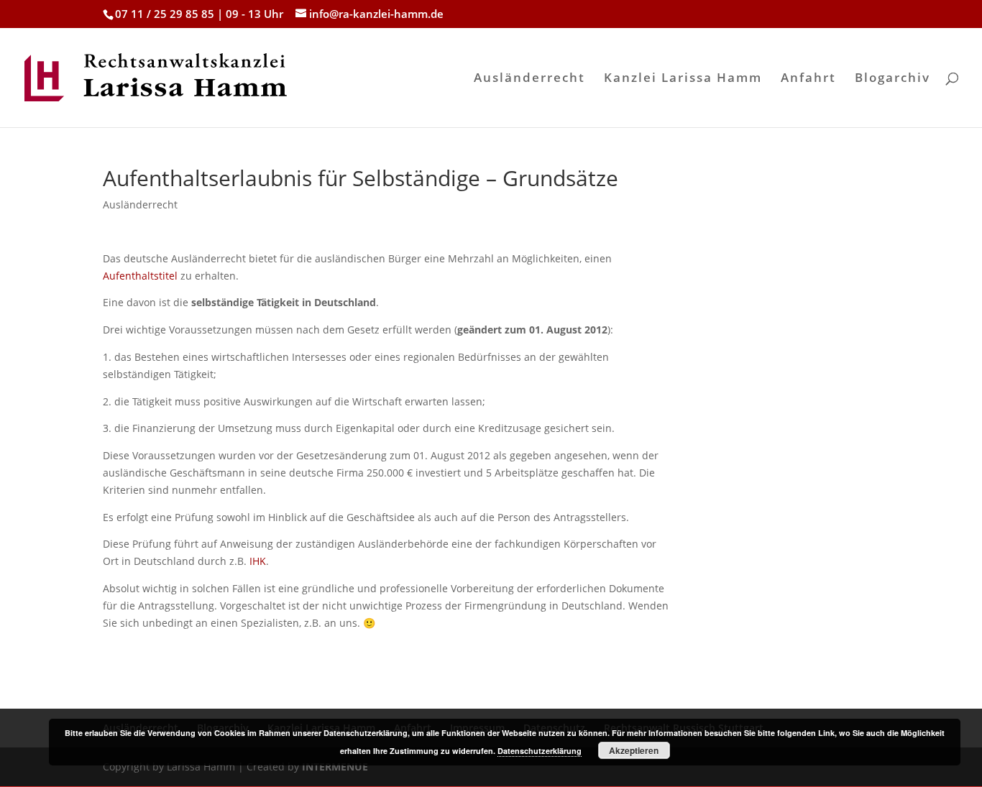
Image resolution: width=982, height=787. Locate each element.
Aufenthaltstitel (140, 275)
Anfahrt (808, 79)
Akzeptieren (634, 750)
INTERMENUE (335, 766)
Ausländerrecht (529, 79)
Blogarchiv (892, 79)
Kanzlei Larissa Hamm (683, 79)
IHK (257, 561)
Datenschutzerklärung (539, 750)
